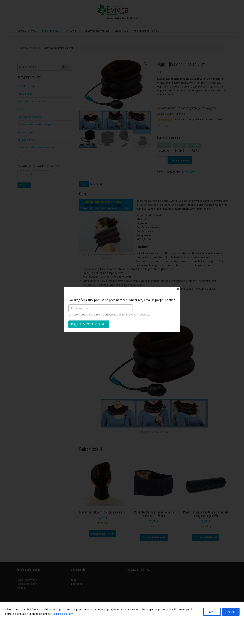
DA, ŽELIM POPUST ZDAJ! (88, 324)
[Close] (241, 604)
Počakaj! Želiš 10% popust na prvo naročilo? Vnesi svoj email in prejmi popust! (122, 300)
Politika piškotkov (63, 613)
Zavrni (212, 611)
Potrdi (230, 611)
